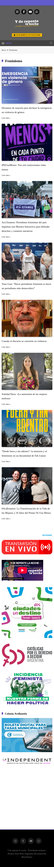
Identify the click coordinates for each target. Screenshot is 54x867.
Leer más (5, 118)
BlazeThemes (27, 857)
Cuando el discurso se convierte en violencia (24, 341)
